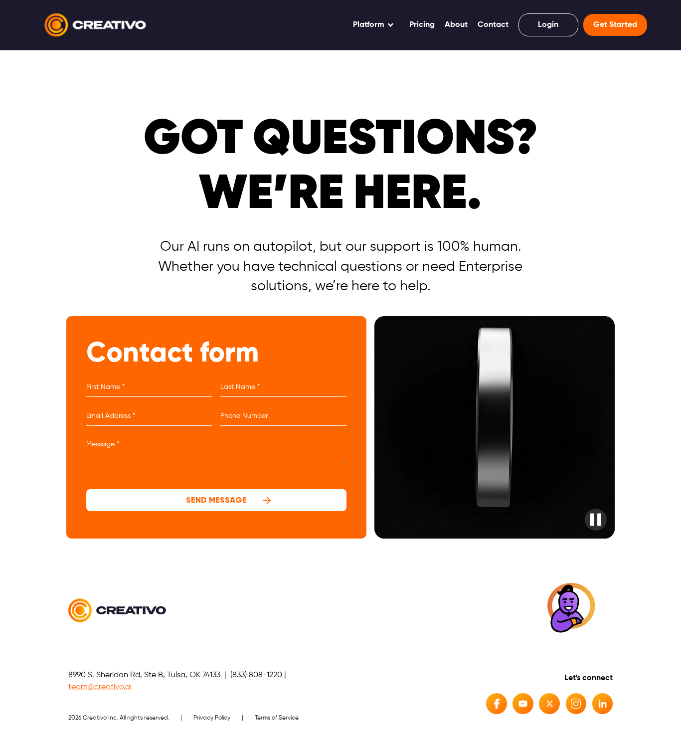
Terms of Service (277, 718)
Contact (493, 25)
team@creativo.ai (100, 687)
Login (548, 25)
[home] (95, 24)
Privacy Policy (211, 718)
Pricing (422, 25)
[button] (373, 25)
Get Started (615, 25)
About (456, 25)
